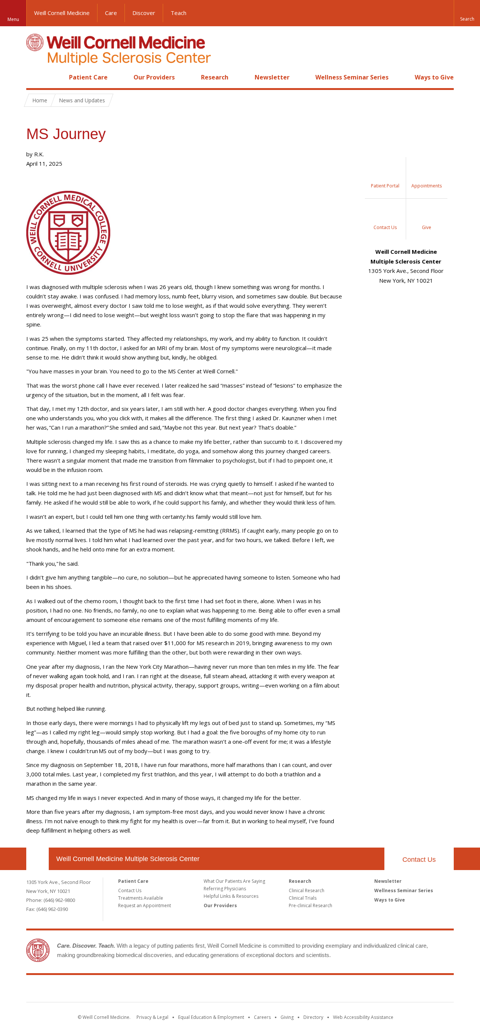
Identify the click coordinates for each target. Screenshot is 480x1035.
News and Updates (82, 100)
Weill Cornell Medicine (62, 12)
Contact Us (419, 859)
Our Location (37, 859)
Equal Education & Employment (211, 1017)
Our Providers (154, 77)
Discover (143, 12)
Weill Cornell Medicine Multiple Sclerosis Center (128, 859)
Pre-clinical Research (310, 905)
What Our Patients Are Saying (234, 881)
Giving (287, 1017)
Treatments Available (140, 898)
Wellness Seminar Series (351, 77)
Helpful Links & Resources (231, 896)
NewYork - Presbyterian (303, 990)
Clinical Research (306, 890)
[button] (467, 13)
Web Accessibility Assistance (363, 1017)
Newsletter (272, 77)
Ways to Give (434, 77)
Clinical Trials (302, 898)
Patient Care (88, 77)
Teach (178, 12)
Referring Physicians (225, 888)
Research (214, 77)
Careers (262, 1017)
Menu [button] (13, 19)
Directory (313, 1017)
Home (34, 77)
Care (111, 12)
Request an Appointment (144, 905)
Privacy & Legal (152, 1017)
